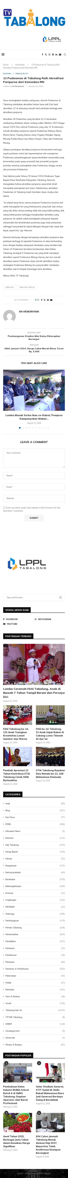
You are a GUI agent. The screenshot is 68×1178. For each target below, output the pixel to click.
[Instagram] (49, 54)
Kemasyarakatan (35, 872)
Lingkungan (35, 899)
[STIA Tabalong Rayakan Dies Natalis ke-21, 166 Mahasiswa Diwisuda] (50, 756)
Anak (35, 803)
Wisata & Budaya (35, 1044)
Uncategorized (35, 1030)
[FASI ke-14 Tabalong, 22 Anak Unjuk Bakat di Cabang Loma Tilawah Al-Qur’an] (50, 715)
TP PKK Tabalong (35, 1017)
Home (6, 64)
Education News (35, 831)
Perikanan (35, 948)
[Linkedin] (56, 54)
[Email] (60, 54)
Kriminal (35, 893)
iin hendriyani (18, 86)
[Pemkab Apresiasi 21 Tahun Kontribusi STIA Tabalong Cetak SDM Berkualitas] (17, 756)
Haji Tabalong (35, 844)
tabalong (9, 287)
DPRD (35, 824)
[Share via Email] (51, 300)
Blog (35, 810)
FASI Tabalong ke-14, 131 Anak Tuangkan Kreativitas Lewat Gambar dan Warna (16, 733)
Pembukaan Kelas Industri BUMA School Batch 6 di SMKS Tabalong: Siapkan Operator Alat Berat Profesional (16, 1095)
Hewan (35, 858)
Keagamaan (35, 865)
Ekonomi (35, 837)
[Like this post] (38, 300)
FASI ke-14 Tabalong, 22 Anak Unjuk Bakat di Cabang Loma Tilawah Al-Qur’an (50, 733)
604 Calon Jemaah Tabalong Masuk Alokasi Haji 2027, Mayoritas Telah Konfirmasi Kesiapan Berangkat (48, 1144)
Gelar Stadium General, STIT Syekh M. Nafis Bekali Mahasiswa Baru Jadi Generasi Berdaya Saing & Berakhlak (50, 1093)
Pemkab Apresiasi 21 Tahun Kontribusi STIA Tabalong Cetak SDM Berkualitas (16, 775)
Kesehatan (20, 64)
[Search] (64, 54)
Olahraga (35, 913)
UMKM (35, 1023)
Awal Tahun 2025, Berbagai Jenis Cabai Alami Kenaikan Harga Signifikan (16, 1141)
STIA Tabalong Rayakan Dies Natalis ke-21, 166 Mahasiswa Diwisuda (50, 773)
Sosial (35, 1003)
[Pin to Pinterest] (48, 300)
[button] (6, 399)
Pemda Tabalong (35, 927)
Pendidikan (35, 941)
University (35, 1037)
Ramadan (35, 989)
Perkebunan (35, 955)
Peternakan (35, 975)
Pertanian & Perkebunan (35, 968)
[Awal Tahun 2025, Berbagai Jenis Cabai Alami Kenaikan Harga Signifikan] (17, 1122)
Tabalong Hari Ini (35, 1010)
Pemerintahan (35, 934)
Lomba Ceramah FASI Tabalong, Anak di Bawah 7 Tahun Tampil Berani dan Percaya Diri (34, 693)
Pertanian (35, 962)
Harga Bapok (35, 851)
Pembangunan (35, 920)
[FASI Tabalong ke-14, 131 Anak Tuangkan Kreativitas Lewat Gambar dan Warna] (17, 715)
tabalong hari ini (27, 287)
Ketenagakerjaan (35, 886)
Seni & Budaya (35, 996)
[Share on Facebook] (41, 300)
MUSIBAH (35, 906)
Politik (35, 982)
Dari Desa (35, 817)
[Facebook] (42, 54)
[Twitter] (46, 54)
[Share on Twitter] (44, 300)
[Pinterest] (53, 54)
